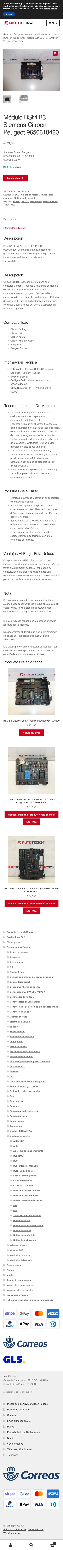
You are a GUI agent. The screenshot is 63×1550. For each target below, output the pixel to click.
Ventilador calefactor (20, 1255)
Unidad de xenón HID (24, 1235)
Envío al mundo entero (19, 1420)
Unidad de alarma (22, 1230)
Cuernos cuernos (18, 1016)
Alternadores (16, 962)
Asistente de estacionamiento (28, 1150)
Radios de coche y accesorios (25, 1091)
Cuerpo (10, 1270)
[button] (55, 53)
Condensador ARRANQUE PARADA (27, 991)
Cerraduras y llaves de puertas (25, 986)
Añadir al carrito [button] (31, 732)
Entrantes (15, 1026)
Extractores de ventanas (22, 1036)
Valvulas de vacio (18, 1245)
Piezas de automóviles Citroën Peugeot (27, 1403)
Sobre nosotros (15, 1443)
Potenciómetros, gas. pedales (25, 1086)
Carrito (48, 1542)
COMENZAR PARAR (23, 1185)
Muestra (14, 1071)
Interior (10, 1275)
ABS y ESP (18, 1140)
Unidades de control (47, 34)
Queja (10, 1438)
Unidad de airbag (21, 1220)
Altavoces (15, 957)
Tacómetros (16, 1125)
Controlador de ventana (22, 996)
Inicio (9, 34)
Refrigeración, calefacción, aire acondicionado (30, 1299)
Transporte (12, 1455)
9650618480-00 (50, 201)
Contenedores (14, 1265)
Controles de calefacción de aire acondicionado (34, 1006)
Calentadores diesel (20, 981)
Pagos (10, 1426)
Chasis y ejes (13, 942)
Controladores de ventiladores (25, 1001)
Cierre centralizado (22, 1180)
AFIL (15, 1145)
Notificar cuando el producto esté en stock (31, 814)
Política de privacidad (18, 1409)
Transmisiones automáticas (27, 1215)
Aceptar (9, 14)
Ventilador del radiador (21, 1260)
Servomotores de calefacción (24, 1111)
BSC (15, 1160)
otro (12, 1076)
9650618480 (36, 201)
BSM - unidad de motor (14, 37)
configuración (50, 8)
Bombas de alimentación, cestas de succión (32, 976)
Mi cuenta (10, 1545)
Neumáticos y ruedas (17, 1294)
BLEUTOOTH (19, 1155)
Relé (12, 1096)
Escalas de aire (17, 1031)
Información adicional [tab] (14, 228)
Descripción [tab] (9, 219)
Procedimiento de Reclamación (23, 1432)
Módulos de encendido (21, 1056)
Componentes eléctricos (25, 34)
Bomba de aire (17, 972)
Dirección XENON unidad (25, 1195)
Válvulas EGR (16, 1250)
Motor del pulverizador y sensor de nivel (30, 1061)
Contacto (12, 1415)
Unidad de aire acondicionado (28, 1225)
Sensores (14, 1106)
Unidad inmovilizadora (24, 1240)
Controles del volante (21, 1011)
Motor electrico (17, 1066)
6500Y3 (25, 201)
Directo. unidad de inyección (27, 1200)
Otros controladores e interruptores (28, 1081)
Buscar (31, 1545)
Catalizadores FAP (16, 937)
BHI (11, 967)
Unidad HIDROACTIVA (21, 1130)
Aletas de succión (19, 952)
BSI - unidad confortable (25, 1165)
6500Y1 (16, 201)
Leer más (31, 821)
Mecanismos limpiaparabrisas (25, 1051)
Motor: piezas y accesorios (20, 1285)
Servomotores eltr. (19, 1116)
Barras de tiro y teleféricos (20, 932)
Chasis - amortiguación (25, 1175)
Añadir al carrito (15, 178)
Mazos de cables (18, 1046)
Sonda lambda (17, 1120)
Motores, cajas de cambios (20, 1290)
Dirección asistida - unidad (26, 1190)
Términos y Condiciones (19, 1449)
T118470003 (9, 204)
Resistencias (16, 1101)
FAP (15, 1205)
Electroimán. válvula (20, 1021)
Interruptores (16, 1041)
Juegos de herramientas (19, 1280)
